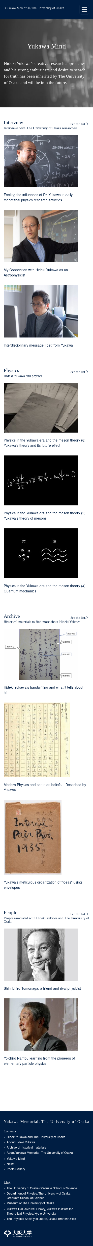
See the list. (78, 124)
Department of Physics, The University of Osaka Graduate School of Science (38, 1195)
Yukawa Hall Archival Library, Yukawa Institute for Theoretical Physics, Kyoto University (40, 1211)
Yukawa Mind (16, 1158)
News (10, 1163)
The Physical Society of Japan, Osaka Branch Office (41, 1218)
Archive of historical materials (26, 1147)
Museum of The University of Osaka (30, 1203)
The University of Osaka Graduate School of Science (42, 1188)
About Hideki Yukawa (21, 1142)
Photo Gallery (16, 1169)
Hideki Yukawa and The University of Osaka (36, 1137)
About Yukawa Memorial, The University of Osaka (40, 1152)
